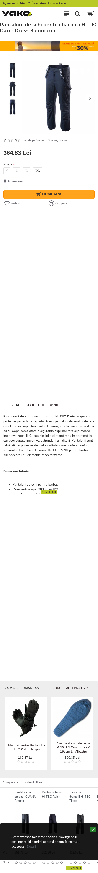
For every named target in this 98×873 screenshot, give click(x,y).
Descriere (11, 405)
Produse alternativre (70, 688)
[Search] (77, 14)
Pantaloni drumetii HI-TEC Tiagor (79, 796)
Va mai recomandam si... (25, 688)
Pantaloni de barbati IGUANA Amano (25, 796)
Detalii (31, 846)
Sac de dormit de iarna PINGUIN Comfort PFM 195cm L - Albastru (73, 747)
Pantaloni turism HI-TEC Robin (52, 794)
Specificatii (34, 405)
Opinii (53, 405)
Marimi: (8, 164)
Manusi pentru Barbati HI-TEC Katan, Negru (26, 747)
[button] (26, 98)
